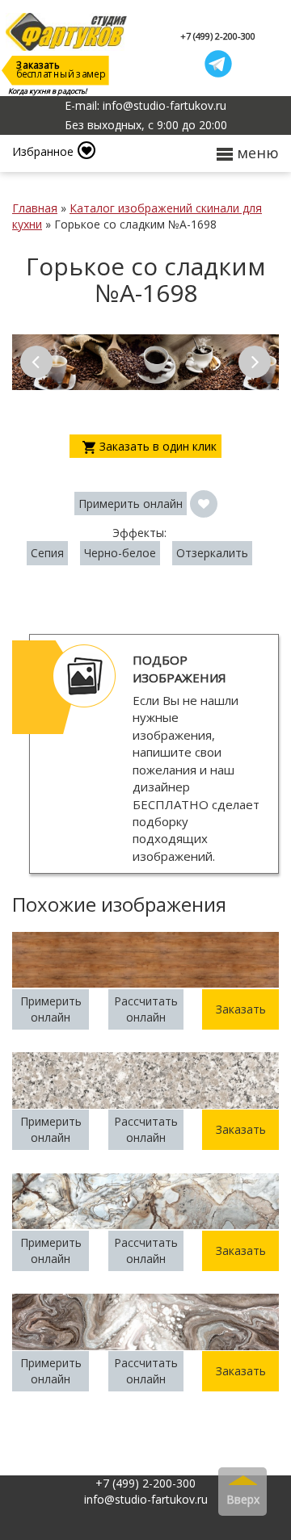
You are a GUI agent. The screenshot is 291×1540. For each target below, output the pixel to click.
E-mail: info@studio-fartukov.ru (145, 105)
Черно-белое (120, 552)
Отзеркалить (212, 552)
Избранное (43, 151)
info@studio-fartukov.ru (146, 1499)
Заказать (241, 1009)
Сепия (47, 552)
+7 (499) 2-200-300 (217, 36)
